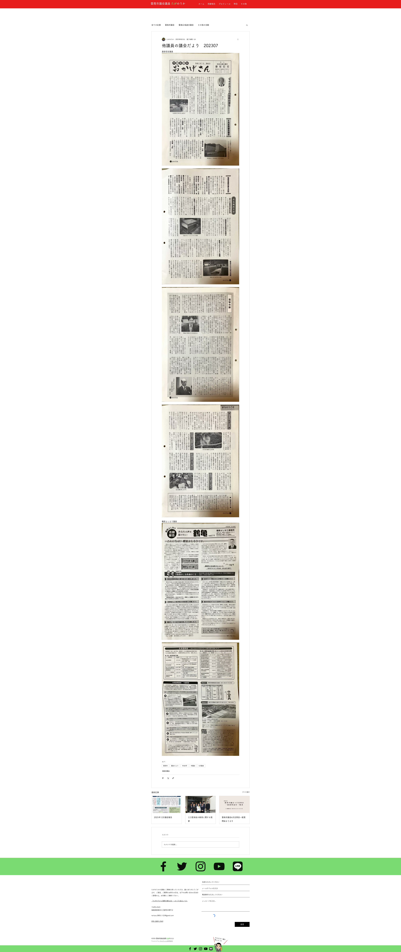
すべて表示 (246, 792)
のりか (181, 3)
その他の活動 (203, 25)
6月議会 (201, 765)
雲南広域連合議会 (186, 25)
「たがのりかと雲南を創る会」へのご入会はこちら (169, 901)
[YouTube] (219, 866)
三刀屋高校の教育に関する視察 (200, 819)
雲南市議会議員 (161, 3)
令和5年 (184, 765)
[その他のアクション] (238, 39)
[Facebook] (163, 866)
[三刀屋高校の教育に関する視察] (200, 804)
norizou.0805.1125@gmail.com (162, 915)
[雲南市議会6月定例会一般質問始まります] (234, 804)
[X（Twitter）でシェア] (168, 778)
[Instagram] (200, 866)
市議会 (193, 765)
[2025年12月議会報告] (167, 804)
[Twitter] (182, 866)
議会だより (174, 765)
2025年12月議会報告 (163, 817)
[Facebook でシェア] (163, 778)
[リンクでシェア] (173, 778)
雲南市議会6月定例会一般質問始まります (234, 819)
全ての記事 (156, 25)
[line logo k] (237, 866)
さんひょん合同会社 (166, 941)
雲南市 (165, 765)
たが (174, 3)
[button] (247, 25)
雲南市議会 (169, 25)
